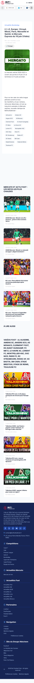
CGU (5, 633)
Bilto (5, 653)
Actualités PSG (8, 584)
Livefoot (6, 609)
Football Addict (8, 614)
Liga (5, 550)
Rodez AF (20, 135)
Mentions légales (9, 631)
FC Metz (8, 125)
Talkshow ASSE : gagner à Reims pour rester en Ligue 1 (16, 491)
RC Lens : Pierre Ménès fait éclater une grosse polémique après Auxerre (17, 282)
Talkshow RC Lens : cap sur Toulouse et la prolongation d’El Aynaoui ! (16, 459)
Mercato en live (8, 574)
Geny (5, 657)
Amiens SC (18, 115)
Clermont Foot (10, 121)
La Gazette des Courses (11, 648)
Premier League (8, 552)
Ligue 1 (6, 548)
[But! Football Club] (7, 2)
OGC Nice (8, 132)
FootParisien (7, 611)
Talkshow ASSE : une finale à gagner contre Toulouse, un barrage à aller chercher (15, 427)
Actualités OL (8, 592)
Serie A (6, 555)
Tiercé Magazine (9, 655)
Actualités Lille (8, 596)
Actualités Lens (8, 594)
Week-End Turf (8, 650)
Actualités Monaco (9, 599)
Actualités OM (8, 587)
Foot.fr (5, 616)
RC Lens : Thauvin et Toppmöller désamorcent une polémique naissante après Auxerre (16, 314)
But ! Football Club (14, 40)
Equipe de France (9, 564)
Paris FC (17, 132)
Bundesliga (7, 557)
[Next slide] (31, 7)
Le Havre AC (17, 125)
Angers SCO (9, 118)
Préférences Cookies (17, 635)
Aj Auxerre (9, 115)
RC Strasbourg (10, 135)
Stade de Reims (21, 142)
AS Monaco (19, 118)
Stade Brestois (10, 142)
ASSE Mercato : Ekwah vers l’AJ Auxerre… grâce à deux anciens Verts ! (16, 219)
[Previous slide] (2, 7)
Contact (6, 626)
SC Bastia (8, 138)
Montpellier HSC (19, 128)
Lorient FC (9, 128)
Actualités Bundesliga (12, 25)
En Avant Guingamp (22, 121)
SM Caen (17, 138)
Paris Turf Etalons (9, 660)
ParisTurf (6, 646)
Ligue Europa (7, 562)
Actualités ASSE (8, 589)
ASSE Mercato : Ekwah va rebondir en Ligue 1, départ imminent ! (17, 251)
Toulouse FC (9, 145)
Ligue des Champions (10, 559)
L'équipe (6, 628)
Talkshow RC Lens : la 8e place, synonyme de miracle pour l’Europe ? (17, 395)
